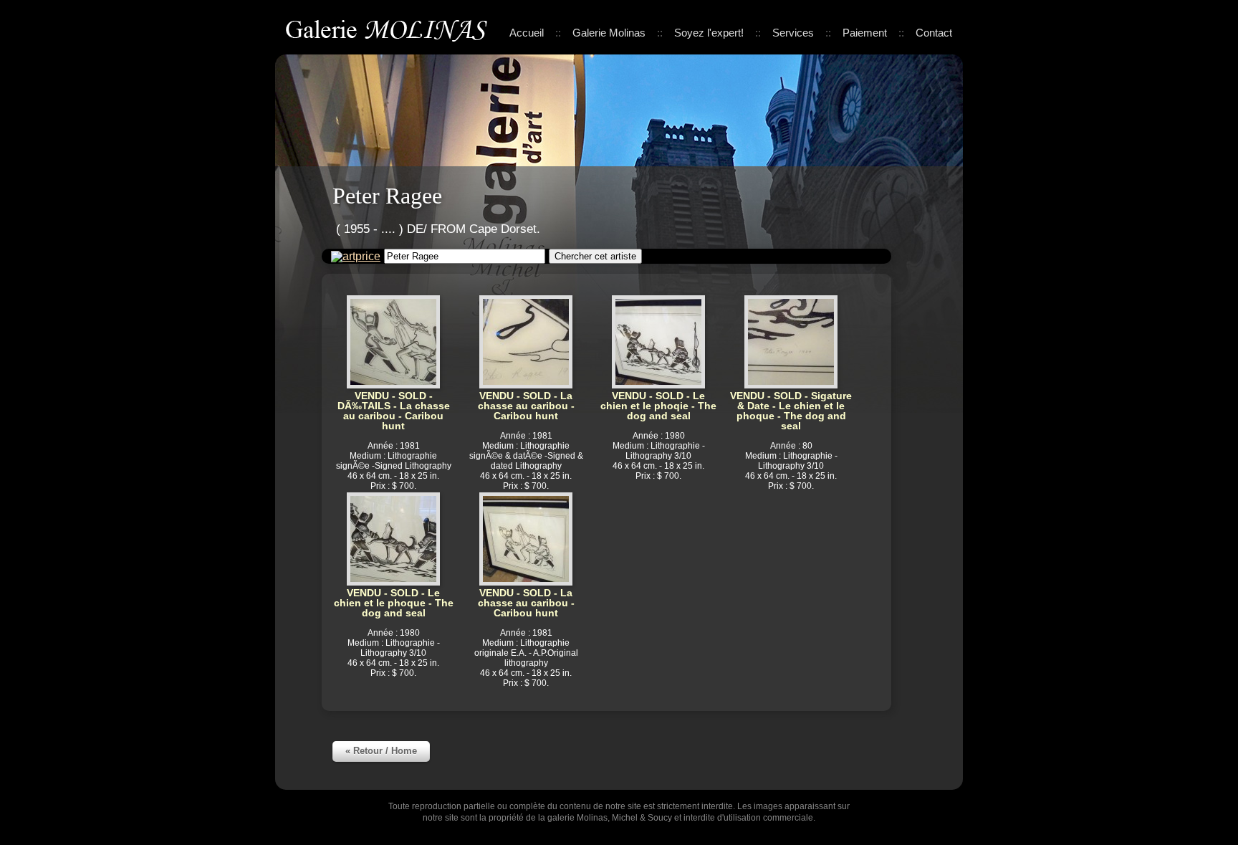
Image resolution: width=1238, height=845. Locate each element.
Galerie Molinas (389, 28)
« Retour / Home (381, 750)
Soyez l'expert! (709, 33)
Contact (934, 33)
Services (793, 33)
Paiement (865, 33)
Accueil (526, 33)
